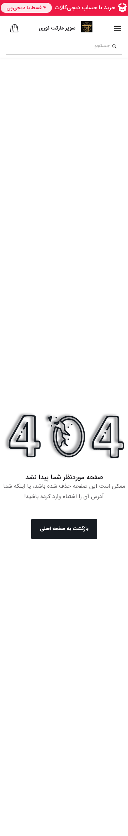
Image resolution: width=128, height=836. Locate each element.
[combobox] (58, 46)
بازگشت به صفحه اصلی (64, 529)
